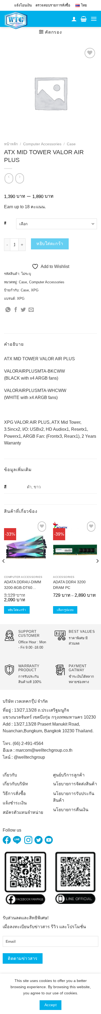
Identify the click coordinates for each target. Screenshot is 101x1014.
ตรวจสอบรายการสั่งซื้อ (53, 5)
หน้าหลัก (11, 144)
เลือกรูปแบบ (65, 610)
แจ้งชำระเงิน (15, 803)
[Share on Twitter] (23, 310)
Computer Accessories (42, 144)
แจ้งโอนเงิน (23, 5)
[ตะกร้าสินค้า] (84, 19)
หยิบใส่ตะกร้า (49, 243)
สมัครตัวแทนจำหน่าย (23, 812)
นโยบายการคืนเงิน (70, 809)
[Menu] (93, 18)
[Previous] (3, 571)
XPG (35, 290)
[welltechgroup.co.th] (19, 20)
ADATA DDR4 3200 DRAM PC (69, 585)
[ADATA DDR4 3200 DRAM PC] (75, 546)
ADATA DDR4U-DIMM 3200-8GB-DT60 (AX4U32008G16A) (22, 585)
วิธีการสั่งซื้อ (14, 793)
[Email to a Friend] (31, 310)
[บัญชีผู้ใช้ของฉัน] (74, 19)
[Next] (97, 571)
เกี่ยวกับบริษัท (15, 784)
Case (71, 144)
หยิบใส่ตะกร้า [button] (17, 610)
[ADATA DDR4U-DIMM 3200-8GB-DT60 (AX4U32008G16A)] (26, 546)
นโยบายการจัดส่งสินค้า (75, 784)
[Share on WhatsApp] (8, 310)
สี (5, 223)
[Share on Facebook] (15, 310)
